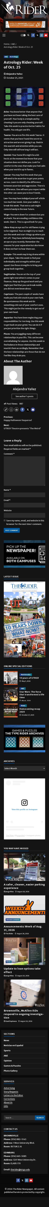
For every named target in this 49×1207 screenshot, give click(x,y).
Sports (7, 1060)
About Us (8, 1112)
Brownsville (11, 1014)
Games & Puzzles (12, 1076)
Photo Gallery (10, 1081)
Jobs (6, 1116)
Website (8, 510)
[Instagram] (41, 35)
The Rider (10, 845)
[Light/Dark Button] (23, 35)
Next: (22, 427)
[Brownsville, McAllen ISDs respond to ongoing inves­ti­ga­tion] (24, 1003)
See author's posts (24, 396)
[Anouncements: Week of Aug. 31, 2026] (24, 919)
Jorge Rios (10, 902)
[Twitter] (37, 35)
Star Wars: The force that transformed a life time (11, 694)
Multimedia (25, 675)
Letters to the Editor (13, 1105)
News (23, 706)
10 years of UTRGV (11, 678)
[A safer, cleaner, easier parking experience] (24, 877)
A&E (6, 57)
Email (7, 500)
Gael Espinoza (11, 1031)
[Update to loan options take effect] (24, 961)
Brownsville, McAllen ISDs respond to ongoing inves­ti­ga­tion (24, 1024)
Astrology (14, 57)
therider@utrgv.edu (20, 1179)
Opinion (8, 1070)
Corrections (9, 1109)
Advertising (9, 1098)
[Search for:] (19, 1127)
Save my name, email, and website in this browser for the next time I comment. (25, 522)
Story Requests (11, 1101)
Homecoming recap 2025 (11, 710)
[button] (4, 35)
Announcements (13, 930)
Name (7, 490)
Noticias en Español (13, 1055)
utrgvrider (20, 845)
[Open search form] (28, 35)
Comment (9, 454)
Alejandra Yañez (14, 74)
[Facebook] (33, 35)
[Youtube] (46, 35)
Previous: (18, 418)
